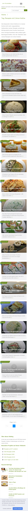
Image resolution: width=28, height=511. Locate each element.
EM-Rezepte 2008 (9, 454)
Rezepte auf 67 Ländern (11, 449)
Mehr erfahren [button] (11, 505)
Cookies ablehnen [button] (7, 508)
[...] (17, 55)
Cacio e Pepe (14, 483)
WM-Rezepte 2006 (9, 451)
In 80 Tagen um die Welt (11, 459)
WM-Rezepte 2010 (9, 457)
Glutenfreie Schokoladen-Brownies (14, 477)
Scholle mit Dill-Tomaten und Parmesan (14, 495)
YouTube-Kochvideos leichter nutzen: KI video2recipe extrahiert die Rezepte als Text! (14, 471)
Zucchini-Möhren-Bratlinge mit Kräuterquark (14, 489)
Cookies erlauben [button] (18, 508)
